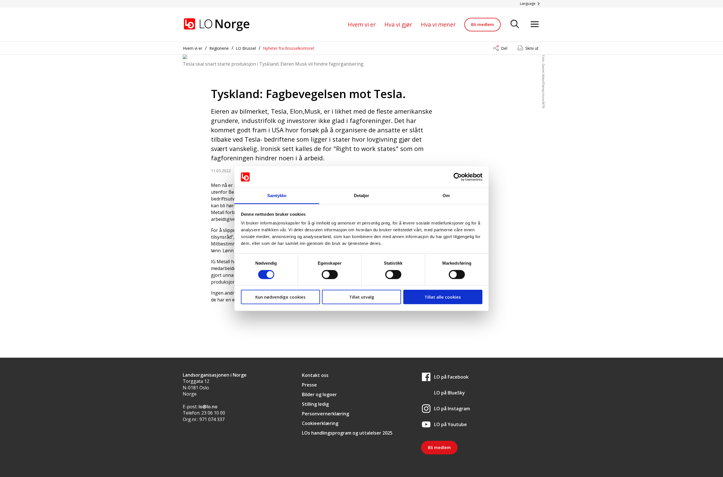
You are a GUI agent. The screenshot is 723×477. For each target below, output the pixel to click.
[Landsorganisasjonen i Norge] (217, 24)
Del (504, 48)
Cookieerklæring (320, 423)
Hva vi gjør (398, 24)
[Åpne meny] (534, 24)
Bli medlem (482, 24)
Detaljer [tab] (361, 195)
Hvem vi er (362, 24)
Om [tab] (446, 195)
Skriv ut (532, 48)
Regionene (219, 48)
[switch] (330, 274)
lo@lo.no (208, 406)
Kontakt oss (315, 375)
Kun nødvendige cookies (280, 297)
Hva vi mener (438, 24)
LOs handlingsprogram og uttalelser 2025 (347, 433)
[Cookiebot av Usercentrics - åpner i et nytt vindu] (457, 177)
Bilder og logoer (319, 394)
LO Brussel (246, 48)
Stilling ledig (315, 404)
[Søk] (515, 24)
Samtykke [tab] (277, 195)
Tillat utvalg (361, 297)
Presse (309, 385)
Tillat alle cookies (442, 297)
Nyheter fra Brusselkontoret (288, 48)
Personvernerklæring (325, 414)
